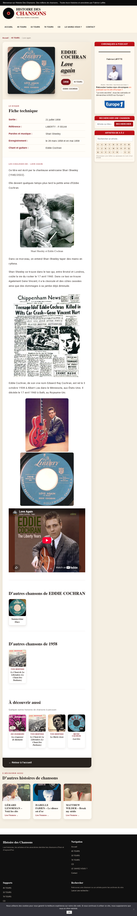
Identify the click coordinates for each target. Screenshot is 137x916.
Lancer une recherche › (80, 891)
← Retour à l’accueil (20, 762)
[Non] (133, 909)
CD (59, 27)
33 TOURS (35, 27)
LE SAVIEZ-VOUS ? (73, 27)
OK (69, 912)
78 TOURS (48, 27)
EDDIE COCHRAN (70, 89)
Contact (90, 27)
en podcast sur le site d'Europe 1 (113, 88)
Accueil (9, 27)
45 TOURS (21, 27)
